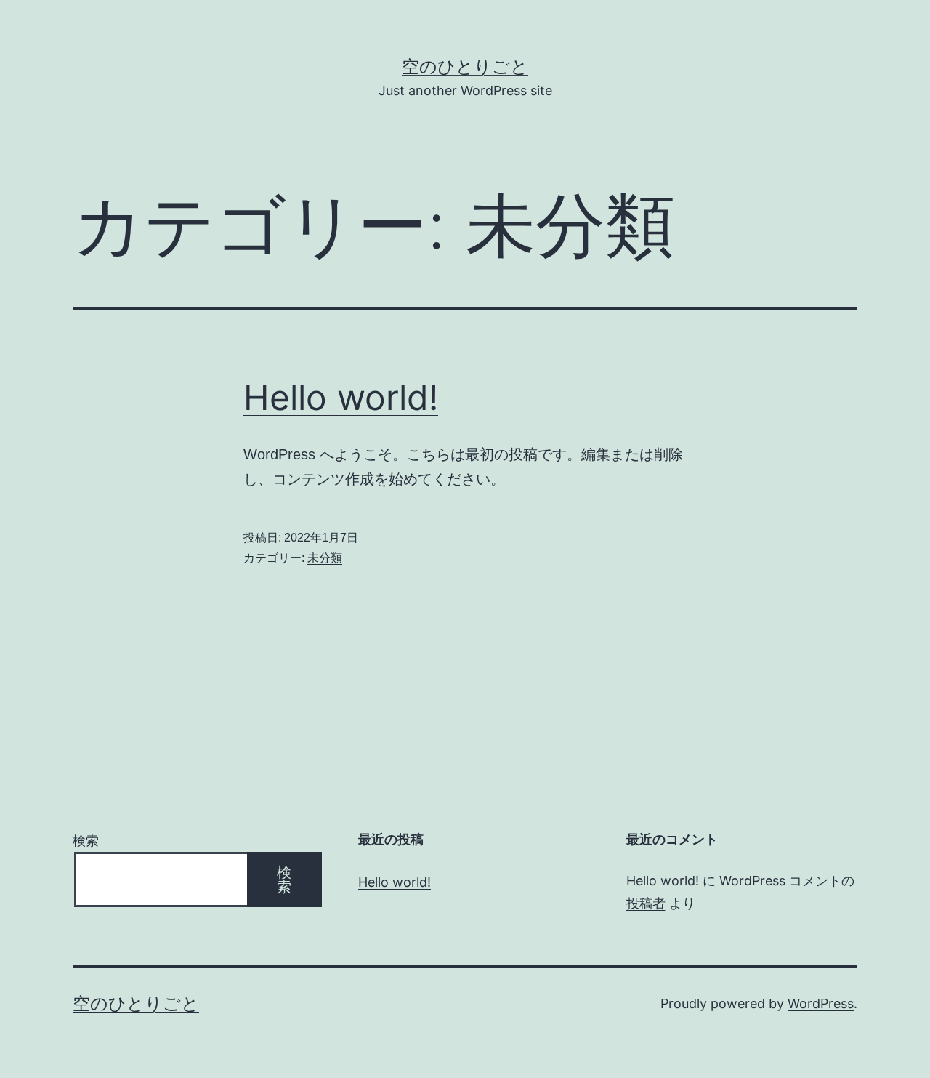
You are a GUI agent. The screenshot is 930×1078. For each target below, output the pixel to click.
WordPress (821, 1003)
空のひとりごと (465, 66)
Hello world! (340, 397)
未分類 (324, 558)
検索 (86, 840)
